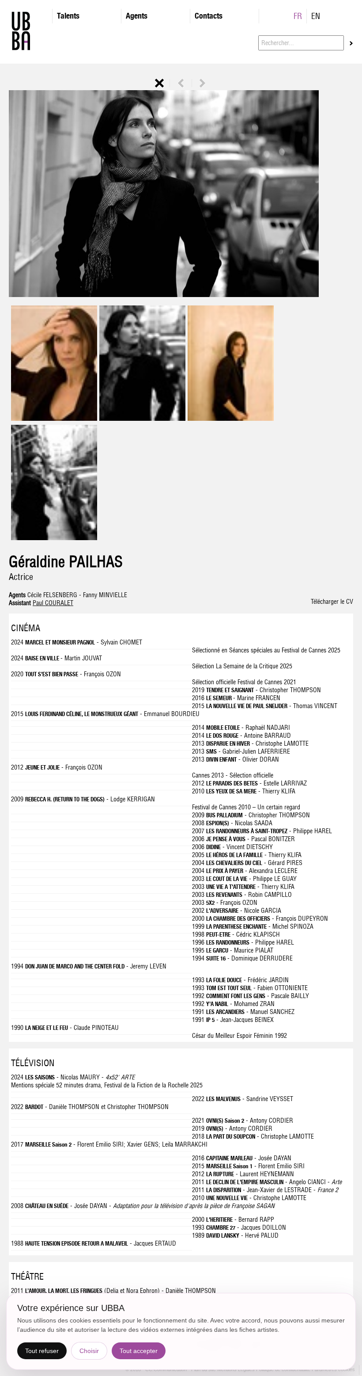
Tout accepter (139, 1350)
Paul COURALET (53, 603)
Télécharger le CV (332, 602)
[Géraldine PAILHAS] (54, 419)
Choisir (89, 1350)
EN (315, 16)
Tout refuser (42, 1350)
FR (298, 16)
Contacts (208, 15)
